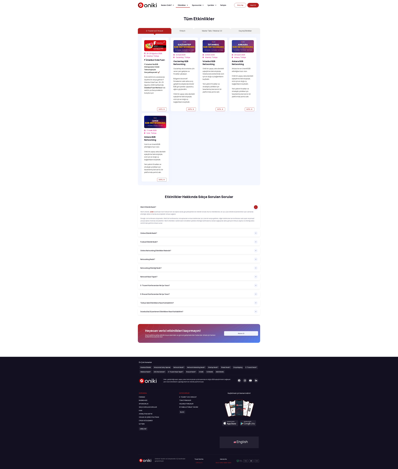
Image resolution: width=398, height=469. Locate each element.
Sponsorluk (196, 5)
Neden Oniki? (166, 5)
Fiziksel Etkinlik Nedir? (149, 242)
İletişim (223, 5)
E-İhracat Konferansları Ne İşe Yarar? (155, 294)
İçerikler (211, 5)
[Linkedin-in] (256, 380)
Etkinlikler (182, 5)
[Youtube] (250, 380)
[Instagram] (245, 380)
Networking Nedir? (147, 259)
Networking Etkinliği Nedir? (151, 268)
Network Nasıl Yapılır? (148, 277)
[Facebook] (239, 380)
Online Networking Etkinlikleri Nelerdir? (155, 250)
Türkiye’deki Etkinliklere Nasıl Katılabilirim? (157, 303)
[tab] (154, 31)
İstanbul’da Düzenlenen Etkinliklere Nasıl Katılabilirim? (161, 311)
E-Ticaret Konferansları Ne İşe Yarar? (155, 285)
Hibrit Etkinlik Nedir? (148, 207)
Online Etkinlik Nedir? (148, 233)
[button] (240, 5)
